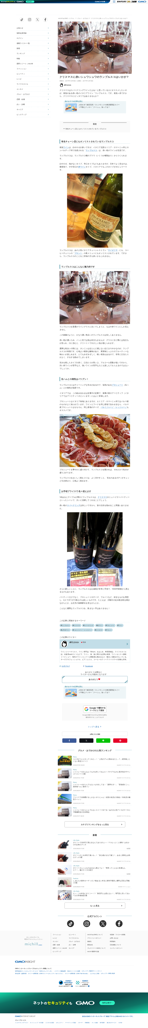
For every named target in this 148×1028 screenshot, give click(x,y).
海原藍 (128, 848)
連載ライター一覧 (23, 43)
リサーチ (80, 1022)
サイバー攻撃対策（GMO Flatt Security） (77, 973)
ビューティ (21, 74)
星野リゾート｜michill (25, 64)
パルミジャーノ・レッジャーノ (114, 407)
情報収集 (87, 1022)
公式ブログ (66, 666)
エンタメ (20, 89)
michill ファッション (124, 887)
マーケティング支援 (70, 1022)
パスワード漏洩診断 (60, 971)
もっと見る (95, 906)
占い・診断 (21, 104)
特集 (18, 58)
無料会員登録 (21, 33)
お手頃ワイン (65, 630)
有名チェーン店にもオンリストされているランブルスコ (85, 129)
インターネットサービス (21, 1022)
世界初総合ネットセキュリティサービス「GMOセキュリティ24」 (34, 971)
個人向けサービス (111, 1022)
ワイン (66, 147)
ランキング (21, 53)
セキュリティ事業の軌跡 (108, 973)
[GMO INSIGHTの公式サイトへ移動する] (25, 961)
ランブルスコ (91, 150)
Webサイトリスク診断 (73, 971)
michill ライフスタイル (123, 765)
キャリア (20, 109)
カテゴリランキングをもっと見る (95, 824)
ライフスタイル (22, 84)
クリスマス (102, 497)
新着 (18, 48)
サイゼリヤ (112, 250)
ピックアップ (21, 114)
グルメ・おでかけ (23, 94)
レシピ (19, 79)
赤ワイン (82, 167)
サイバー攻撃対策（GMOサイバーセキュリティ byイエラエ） (45, 973)
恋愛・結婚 (21, 99)
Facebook (89, 666)
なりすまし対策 (94, 973)
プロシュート (117, 385)
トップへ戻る (94, 727)
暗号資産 (102, 1022)
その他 (120, 1022)
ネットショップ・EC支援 (36, 1022)
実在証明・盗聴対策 (20, 973)
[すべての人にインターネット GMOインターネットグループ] (132, 1)
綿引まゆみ (67, 85)
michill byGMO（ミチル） (66, 18)
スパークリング (73, 505)
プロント (78, 253)
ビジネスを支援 (50, 1022)
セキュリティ (59, 1022)
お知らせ (20, 28)
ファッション (21, 69)
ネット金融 (95, 1022)
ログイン (20, 38)
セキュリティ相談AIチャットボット (92, 971)
